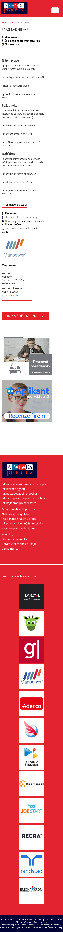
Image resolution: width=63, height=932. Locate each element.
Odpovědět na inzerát (25, 315)
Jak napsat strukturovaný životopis (24, 484)
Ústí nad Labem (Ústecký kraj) (23, 40)
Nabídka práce (7, 22)
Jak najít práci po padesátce (19, 503)
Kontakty (7, 534)
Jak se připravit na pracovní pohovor (25, 498)
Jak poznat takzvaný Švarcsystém (22, 523)
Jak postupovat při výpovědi (19, 493)
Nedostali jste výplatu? (16, 514)
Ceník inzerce (10, 548)
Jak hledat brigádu (13, 489)
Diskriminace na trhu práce (19, 519)
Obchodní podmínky (14, 539)
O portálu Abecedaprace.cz (18, 509)
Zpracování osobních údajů (19, 544)
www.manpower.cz (12, 295)
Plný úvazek (12, 44)
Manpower (11, 37)
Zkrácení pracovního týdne (18, 528)
